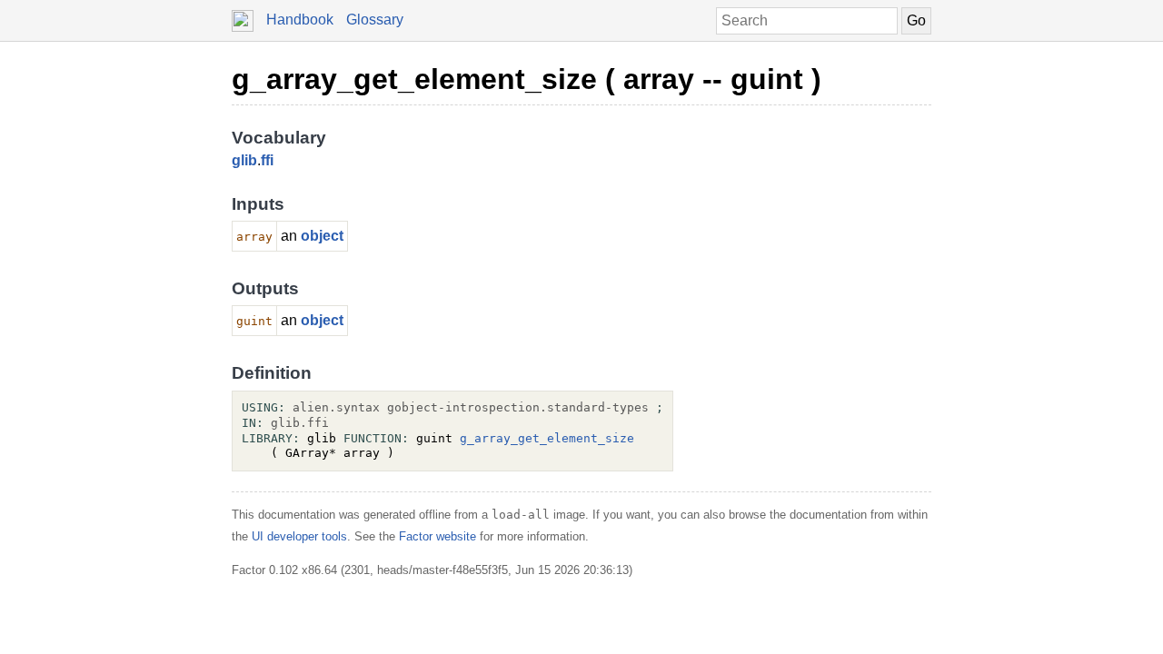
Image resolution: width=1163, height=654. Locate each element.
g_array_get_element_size (547, 438)
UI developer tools (299, 536)
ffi (267, 160)
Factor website (437, 536)
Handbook (299, 19)
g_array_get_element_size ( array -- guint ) (526, 79)
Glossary (374, 19)
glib (244, 160)
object (322, 235)
